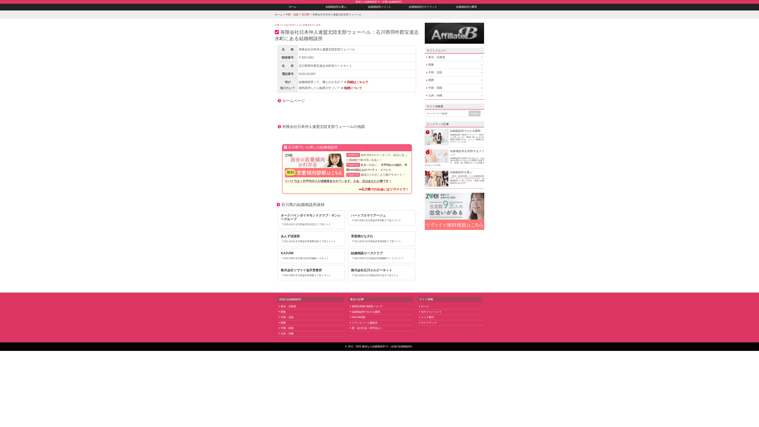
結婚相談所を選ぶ (336, 6)
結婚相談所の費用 (466, 6)
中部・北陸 (435, 72)
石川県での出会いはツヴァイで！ (385, 189)
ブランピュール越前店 (365, 322)
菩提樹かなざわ (362, 236)
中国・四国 (435, 87)
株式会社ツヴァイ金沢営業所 (301, 270)
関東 (431, 64)
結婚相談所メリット (379, 6)
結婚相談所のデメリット (423, 6)
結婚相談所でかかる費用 (465, 130)
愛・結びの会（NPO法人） (367, 328)
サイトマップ (428, 322)
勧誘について (353, 88)
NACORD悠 (358, 317)
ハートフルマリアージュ (368, 215)
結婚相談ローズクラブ (367, 253)
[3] (436, 184)
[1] (436, 143)
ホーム (292, 6)
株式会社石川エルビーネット (371, 270)
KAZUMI (287, 253)
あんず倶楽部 (290, 236)
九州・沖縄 (435, 95)
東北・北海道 (436, 57)
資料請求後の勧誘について (367, 306)
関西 (431, 80)
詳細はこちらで (357, 82)
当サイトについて (431, 311)
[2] (436, 160)
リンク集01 (427, 317)
